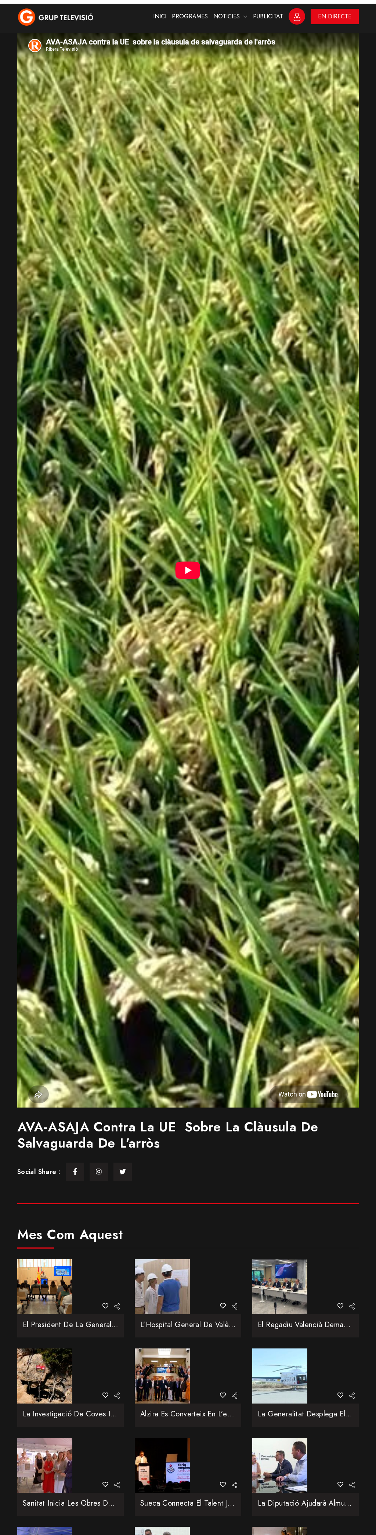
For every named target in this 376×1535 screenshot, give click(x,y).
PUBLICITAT (268, 16)
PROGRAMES (190, 16)
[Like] (105, 1306)
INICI (159, 16)
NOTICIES (226, 16)
